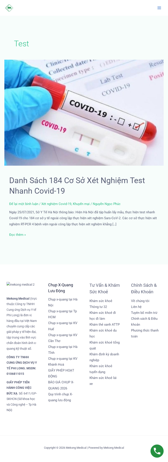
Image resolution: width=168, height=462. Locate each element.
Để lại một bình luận (23, 204)
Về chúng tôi (140, 301)
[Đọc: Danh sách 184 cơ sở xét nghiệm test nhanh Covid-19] (84, 113)
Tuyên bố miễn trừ (144, 313)
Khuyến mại (81, 204)
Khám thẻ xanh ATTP (104, 325)
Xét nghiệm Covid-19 (56, 204)
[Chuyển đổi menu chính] (159, 7)
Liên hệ (136, 307)
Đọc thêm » (17, 234)
